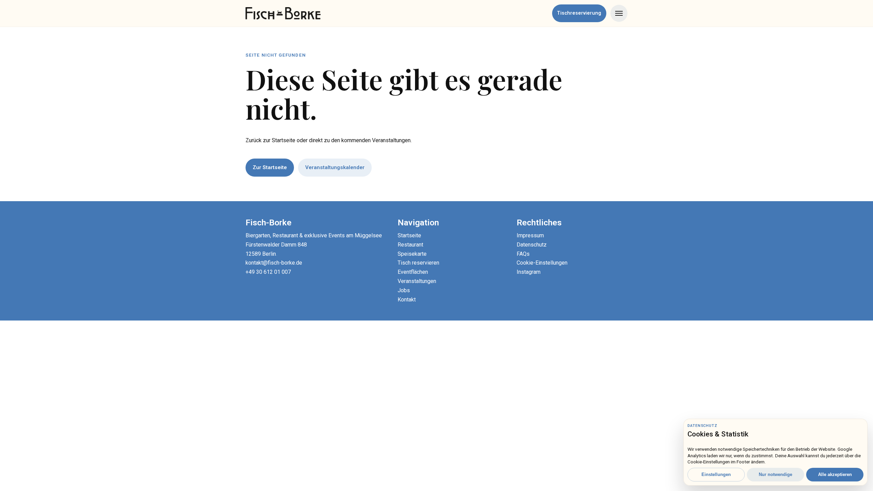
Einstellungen (716, 474)
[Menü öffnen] (618, 13)
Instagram (529, 272)
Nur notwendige (775, 474)
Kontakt (407, 299)
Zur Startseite (270, 167)
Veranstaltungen (417, 281)
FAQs (523, 254)
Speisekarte (412, 254)
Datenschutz (532, 244)
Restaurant (410, 244)
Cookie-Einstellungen (542, 262)
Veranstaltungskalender (335, 167)
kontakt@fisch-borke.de (274, 262)
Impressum (530, 235)
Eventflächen (413, 272)
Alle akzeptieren (835, 474)
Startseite (409, 235)
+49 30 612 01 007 (268, 272)
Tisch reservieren (418, 262)
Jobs (404, 290)
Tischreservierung (579, 13)
